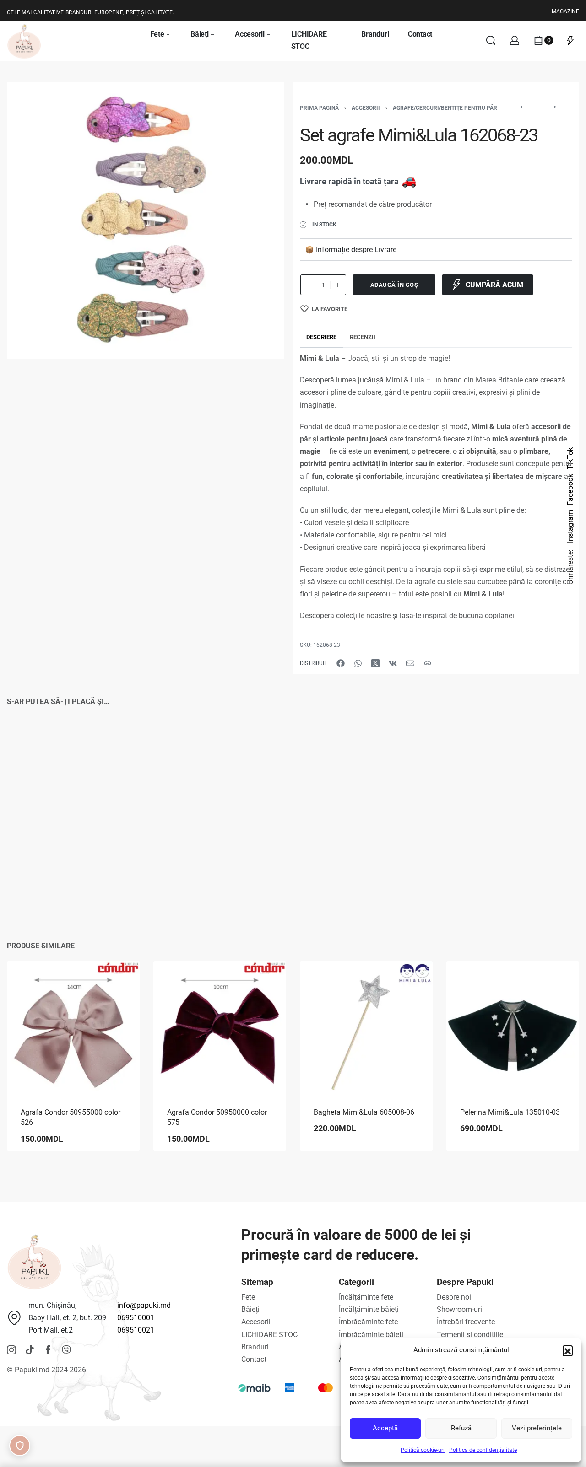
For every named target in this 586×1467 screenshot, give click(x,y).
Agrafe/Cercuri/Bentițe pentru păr (445, 108)
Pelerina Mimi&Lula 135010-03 (510, 1112)
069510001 (135, 1317)
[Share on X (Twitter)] (375, 663)
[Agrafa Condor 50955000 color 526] (73, 1027)
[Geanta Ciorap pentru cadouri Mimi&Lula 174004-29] (73, 808)
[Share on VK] (393, 663)
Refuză (461, 1428)
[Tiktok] (29, 1349)
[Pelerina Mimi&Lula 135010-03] (512, 1027)
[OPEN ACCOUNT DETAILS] (515, 40)
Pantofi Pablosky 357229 (355, 888)
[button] (567, 1350)
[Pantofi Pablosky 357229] (366, 808)
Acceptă (385, 1428)
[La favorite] (116, 765)
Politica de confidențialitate (483, 1450)
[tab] (321, 337)
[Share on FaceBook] (340, 663)
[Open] (570, 40)
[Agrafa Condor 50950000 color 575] (219, 1027)
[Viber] (66, 1349)
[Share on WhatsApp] (358, 663)
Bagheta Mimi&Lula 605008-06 (364, 1112)
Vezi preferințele (537, 1428)
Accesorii (366, 108)
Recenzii (362, 336)
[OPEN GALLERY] (145, 220)
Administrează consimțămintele (19, 1445)
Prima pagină (319, 108)
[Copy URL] (427, 663)
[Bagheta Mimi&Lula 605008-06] (366, 1027)
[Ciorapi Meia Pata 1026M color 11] (220, 808)
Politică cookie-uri (423, 1450)
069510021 (135, 1330)
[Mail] (410, 663)
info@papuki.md (144, 1305)
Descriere (321, 336)
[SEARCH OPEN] (491, 40)
